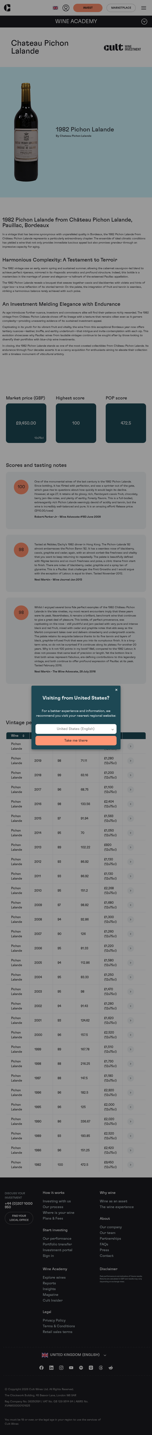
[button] (76, 729)
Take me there (76, 740)
